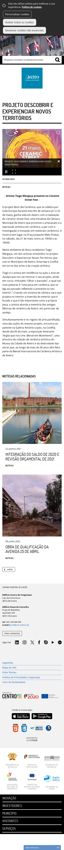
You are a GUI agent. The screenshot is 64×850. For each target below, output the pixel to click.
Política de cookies (31, 7)
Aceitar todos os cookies (19, 22)
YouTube (53, 643)
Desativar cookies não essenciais (24, 30)
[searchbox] (32, 60)
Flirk (60, 643)
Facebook (39, 643)
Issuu (46, 643)
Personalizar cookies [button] (17, 14)
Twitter (32, 643)
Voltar (10, 569)
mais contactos (12, 633)
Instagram (24, 643)
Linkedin (17, 643)
